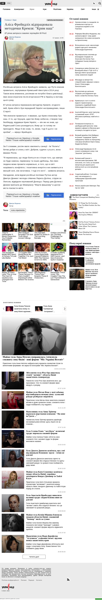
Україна (70, 9)
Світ (83, 9)
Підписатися (56, 139)
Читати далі (34, 557)
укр (2, 3)
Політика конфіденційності (10, 580)
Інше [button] (94, 9)
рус (9, 3)
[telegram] (56, 80)
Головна (6, 9)
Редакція (31, 580)
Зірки (32, 9)
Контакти (39, 580)
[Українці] (51, 3)
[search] (100, 3)
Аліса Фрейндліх (18, 210)
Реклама (23, 580)
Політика (57, 9)
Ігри (44, 9)
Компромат (19, 9)
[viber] (60, 80)
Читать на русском (55, 20)
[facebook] (52, 80)
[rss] (94, 3)
